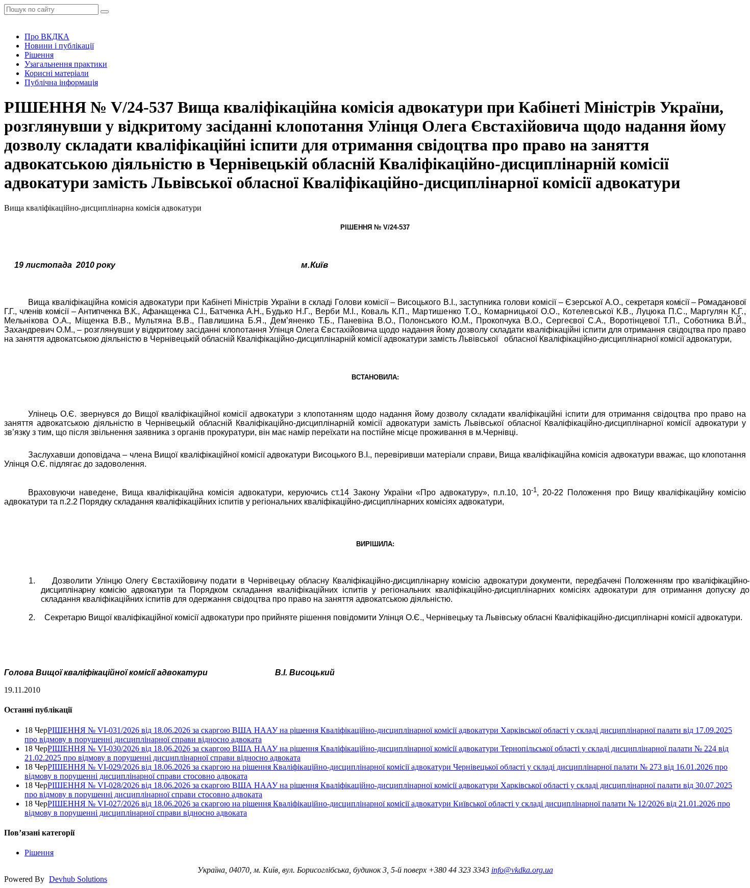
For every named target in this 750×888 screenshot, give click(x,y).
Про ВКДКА (46, 36)
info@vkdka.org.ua (522, 870)
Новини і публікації (59, 45)
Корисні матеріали (56, 73)
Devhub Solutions (78, 879)
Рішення (39, 54)
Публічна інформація (61, 82)
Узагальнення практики (65, 64)
